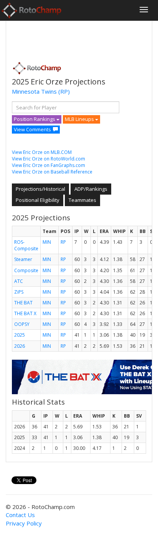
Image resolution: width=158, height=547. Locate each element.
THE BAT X (25, 313)
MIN (47, 242)
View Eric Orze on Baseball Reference (52, 172)
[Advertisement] (73, 39)
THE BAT (23, 302)
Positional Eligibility (37, 200)
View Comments (32, 129)
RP (63, 242)
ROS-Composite (26, 245)
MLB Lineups (80, 119)
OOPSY (22, 324)
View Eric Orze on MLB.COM (42, 152)
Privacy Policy (24, 523)
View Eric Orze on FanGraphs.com (48, 165)
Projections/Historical (40, 188)
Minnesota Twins (34, 91)
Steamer (23, 259)
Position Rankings (35, 119)
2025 (19, 335)
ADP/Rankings (90, 188)
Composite (26, 270)
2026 (19, 346)
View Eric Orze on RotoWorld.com (48, 158)
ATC (18, 281)
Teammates (82, 200)
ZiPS (18, 292)
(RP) (64, 91)
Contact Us (20, 515)
